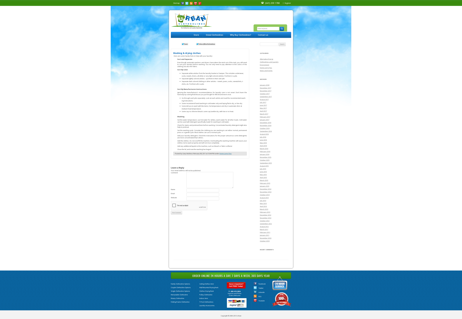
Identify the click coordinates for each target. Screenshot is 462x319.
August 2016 (264, 134)
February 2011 (265, 232)
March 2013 (264, 209)
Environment (264, 65)
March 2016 (264, 149)
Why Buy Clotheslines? (240, 35)
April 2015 (263, 177)
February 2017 (265, 117)
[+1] (223, 43)
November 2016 (265, 125)
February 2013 (265, 212)
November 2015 (265, 157)
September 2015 (266, 163)
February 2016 (265, 151)
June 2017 (263, 105)
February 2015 (265, 183)
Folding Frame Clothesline (180, 302)
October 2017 (265, 94)
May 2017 (263, 108)
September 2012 (266, 224)
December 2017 (265, 88)
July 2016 (263, 137)
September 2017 (266, 97)
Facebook (262, 284)
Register (288, 3)
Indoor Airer (203, 298)
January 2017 (264, 120)
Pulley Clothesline (205, 295)
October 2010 (265, 241)
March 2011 (264, 229)
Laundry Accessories (207, 305)
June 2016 (263, 140)
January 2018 (264, 85)
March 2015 (264, 180)
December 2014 (265, 189)
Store (196, 35)
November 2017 (265, 91)
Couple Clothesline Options (181, 287)
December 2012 (265, 215)
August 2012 (264, 227)
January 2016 (264, 154)
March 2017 (264, 114)
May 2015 (263, 175)
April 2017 (263, 111)
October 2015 (265, 160)
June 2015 (263, 172)
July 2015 (263, 169)
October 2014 (265, 195)
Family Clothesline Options (180, 284)
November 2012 (265, 218)
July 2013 (263, 201)
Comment (174, 173)
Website (174, 197)
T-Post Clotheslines (206, 302)
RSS (260, 296)
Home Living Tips (225, 153)
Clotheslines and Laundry (269, 62)
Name (173, 189)
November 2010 (265, 238)
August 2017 (264, 99)
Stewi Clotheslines (214, 35)
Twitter (261, 288)
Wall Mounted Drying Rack (208, 287)
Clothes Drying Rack (206, 291)
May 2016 (263, 143)
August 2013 (264, 198)
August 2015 (264, 166)
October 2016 (265, 128)
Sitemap (176, 3)
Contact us (263, 35)
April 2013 (263, 206)
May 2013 (263, 203)
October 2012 (265, 221)
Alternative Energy (266, 59)
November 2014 (265, 192)
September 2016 (266, 131)
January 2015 (264, 186)
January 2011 (264, 235)
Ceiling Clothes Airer (206, 284)
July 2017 (263, 102)
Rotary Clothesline (177, 298)
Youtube (262, 301)
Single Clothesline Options (180, 291)
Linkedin (262, 292)
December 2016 (265, 123)
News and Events (266, 71)
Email (173, 193)
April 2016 (263, 146)
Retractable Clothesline (179, 295)
